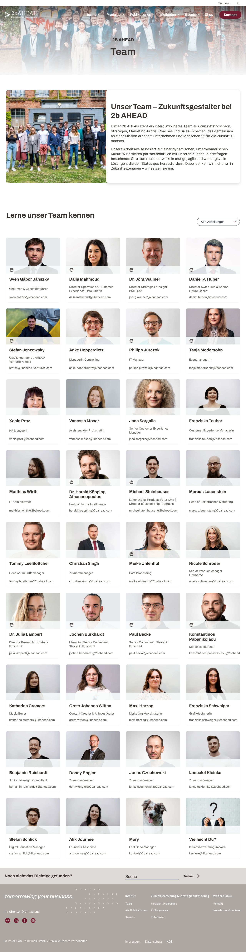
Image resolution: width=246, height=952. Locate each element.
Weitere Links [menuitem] (222, 896)
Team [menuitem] (128, 903)
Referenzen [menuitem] (158, 917)
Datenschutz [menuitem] (153, 941)
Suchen (188, 876)
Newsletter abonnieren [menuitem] (227, 910)
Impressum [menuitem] (132, 941)
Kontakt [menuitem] (218, 903)
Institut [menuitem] (130, 896)
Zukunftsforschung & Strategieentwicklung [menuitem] (180, 896)
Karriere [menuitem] (130, 917)
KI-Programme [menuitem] (159, 910)
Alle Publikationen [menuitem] (136, 910)
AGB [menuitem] (170, 941)
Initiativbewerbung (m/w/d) (207, 847)
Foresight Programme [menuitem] (164, 903)
